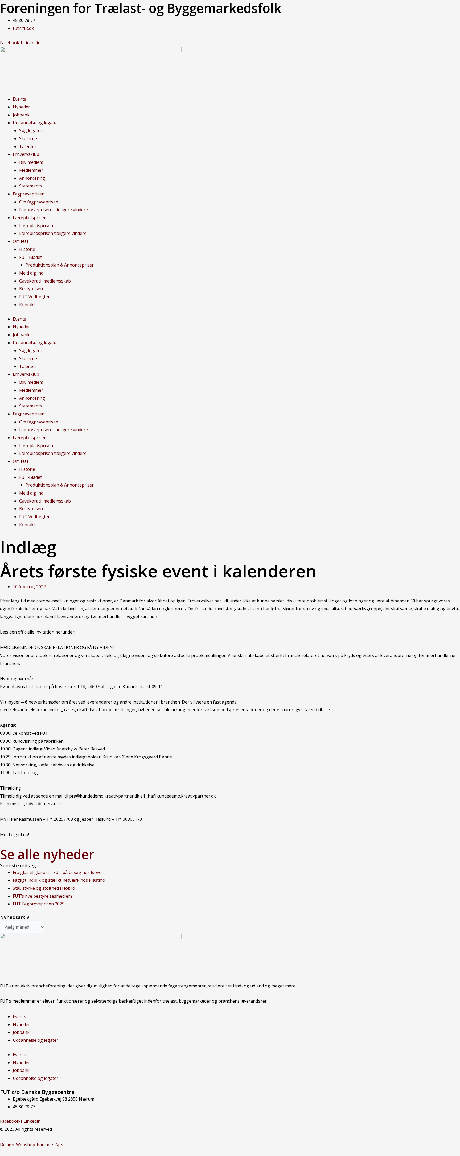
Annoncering (32, 178)
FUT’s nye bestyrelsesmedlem (42, 896)
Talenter (27, 146)
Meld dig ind (31, 273)
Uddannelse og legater (35, 123)
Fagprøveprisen (28, 194)
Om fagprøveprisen (38, 202)
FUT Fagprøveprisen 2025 (38, 904)
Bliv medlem (31, 162)
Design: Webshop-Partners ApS (31, 1144)
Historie (27, 249)
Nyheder (21, 107)
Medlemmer (31, 170)
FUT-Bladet (30, 257)
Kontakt (27, 305)
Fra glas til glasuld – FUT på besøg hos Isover (58, 872)
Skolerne (28, 138)
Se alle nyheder (47, 854)
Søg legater (30, 130)
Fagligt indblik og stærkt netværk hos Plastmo (59, 880)
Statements (30, 186)
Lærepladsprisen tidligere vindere (53, 233)
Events (19, 99)
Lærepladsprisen (30, 217)
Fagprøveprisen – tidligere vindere (53, 210)
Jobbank (21, 115)
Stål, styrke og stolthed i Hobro (44, 888)
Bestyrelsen (31, 289)
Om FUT (21, 241)
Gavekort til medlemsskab (45, 281)
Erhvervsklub (26, 154)
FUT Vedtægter (34, 297)
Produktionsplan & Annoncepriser (60, 265)
